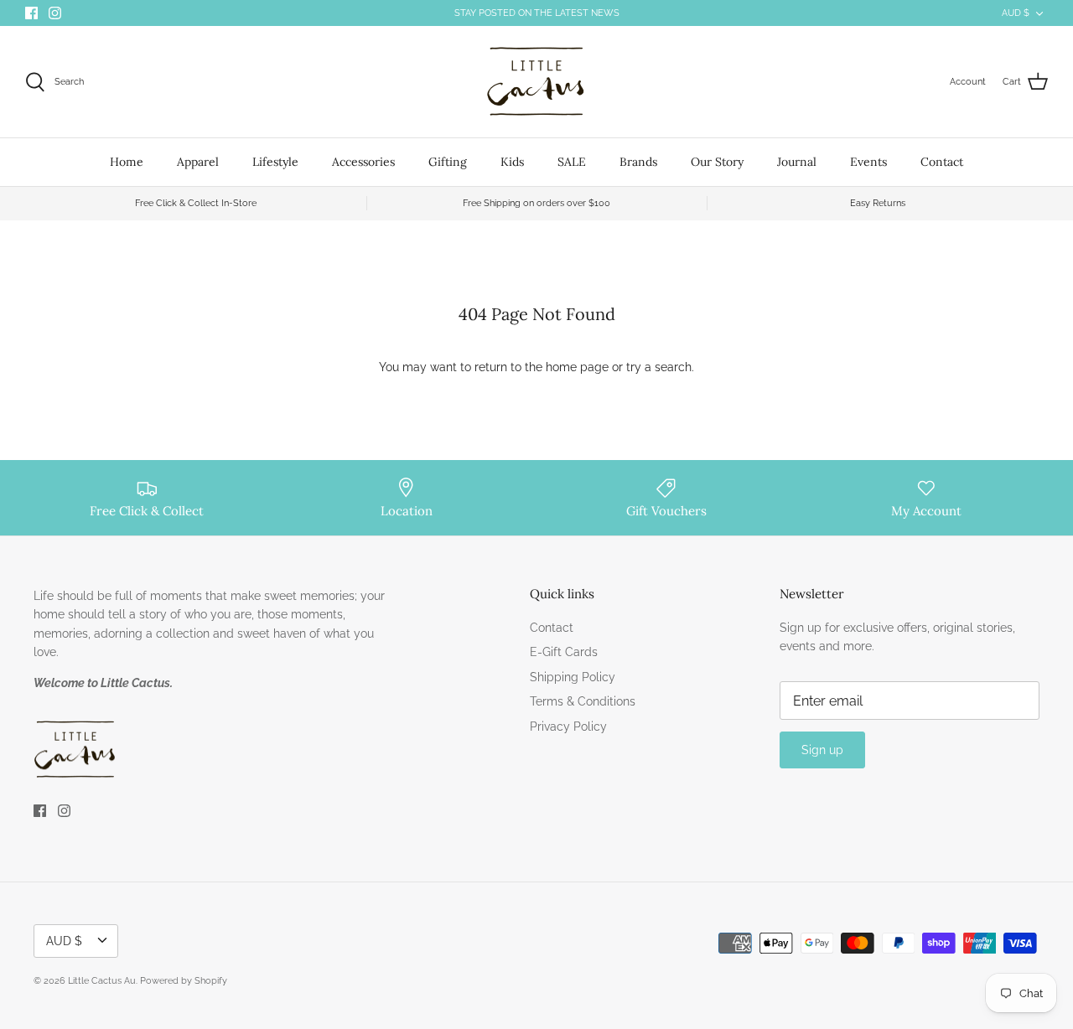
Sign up (822, 750)
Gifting (447, 161)
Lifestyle (275, 161)
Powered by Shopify (183, 980)
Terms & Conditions (582, 701)
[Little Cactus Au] (536, 82)
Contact (941, 161)
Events (868, 161)
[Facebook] (31, 13)
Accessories (363, 161)
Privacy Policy (568, 726)
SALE (571, 161)
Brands (638, 161)
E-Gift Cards (564, 652)
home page (577, 367)
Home (126, 161)
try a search (659, 367)
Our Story (717, 161)
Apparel (198, 161)
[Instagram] (55, 13)
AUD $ (1015, 13)
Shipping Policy (572, 677)
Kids (512, 161)
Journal (796, 161)
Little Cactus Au (102, 980)
